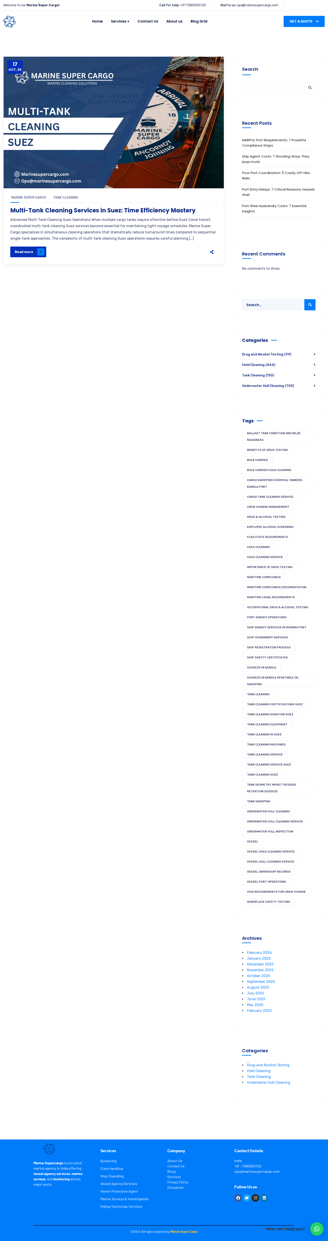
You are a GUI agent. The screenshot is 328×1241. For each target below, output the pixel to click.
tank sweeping (258, 801)
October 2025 (258, 976)
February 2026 (259, 952)
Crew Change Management (268, 506)
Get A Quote (301, 21)
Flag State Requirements (267, 537)
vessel (252, 841)
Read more (24, 252)
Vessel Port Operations (266, 881)
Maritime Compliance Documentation (276, 587)
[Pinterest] (188, 251)
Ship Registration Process (269, 647)
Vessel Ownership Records (269, 871)
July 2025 (255, 993)
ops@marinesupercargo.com (257, 5)
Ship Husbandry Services (267, 637)
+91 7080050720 (193, 5)
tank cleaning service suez (269, 764)
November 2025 (260, 970)
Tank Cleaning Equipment (267, 724)
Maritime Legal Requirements (271, 597)
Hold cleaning (258, 547)
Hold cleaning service (265, 557)
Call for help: (169, 5)
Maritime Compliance (264, 577)
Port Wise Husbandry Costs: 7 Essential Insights (274, 208)
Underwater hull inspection (270, 831)
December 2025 (260, 964)
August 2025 (258, 987)
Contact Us (176, 1166)
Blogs (171, 1171)
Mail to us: (228, 5)
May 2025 (255, 1005)
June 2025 (256, 999)
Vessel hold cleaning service (271, 851)
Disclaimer (175, 1187)
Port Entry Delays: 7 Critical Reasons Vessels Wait (278, 192)
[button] (317, 1229)
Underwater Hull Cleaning (268, 386)
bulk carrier (257, 460)
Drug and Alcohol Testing (266, 354)
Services (174, 1177)
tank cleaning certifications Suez (275, 704)
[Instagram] (255, 1198)
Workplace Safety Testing (268, 901)
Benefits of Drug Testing (267, 450)
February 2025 (259, 1011)
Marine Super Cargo (28, 197)
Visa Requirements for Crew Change (276, 891)
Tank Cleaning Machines (266, 744)
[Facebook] (169, 251)
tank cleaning (258, 694)
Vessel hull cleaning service (270, 861)
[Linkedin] (264, 1198)
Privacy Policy (177, 1182)
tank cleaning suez (262, 774)
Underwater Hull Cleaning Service (275, 821)
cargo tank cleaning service (270, 496)
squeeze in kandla (261, 667)
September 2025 (261, 982)
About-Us (174, 1160)
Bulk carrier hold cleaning (269, 470)
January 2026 (259, 958)
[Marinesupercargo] (9, 21)
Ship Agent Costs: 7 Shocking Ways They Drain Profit (275, 159)
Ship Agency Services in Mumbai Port (276, 627)
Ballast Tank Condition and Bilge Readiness (274, 437)
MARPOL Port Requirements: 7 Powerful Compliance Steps (274, 143)
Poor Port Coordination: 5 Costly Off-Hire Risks (276, 175)
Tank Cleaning (65, 197)
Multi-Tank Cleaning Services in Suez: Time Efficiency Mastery (102, 210)
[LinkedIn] (197, 251)
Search (250, 69)
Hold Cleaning (258, 365)
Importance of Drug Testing (270, 567)
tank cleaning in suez (264, 734)
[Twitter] (178, 251)
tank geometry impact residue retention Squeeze (271, 788)
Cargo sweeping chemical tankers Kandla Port (274, 483)
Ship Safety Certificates (267, 657)
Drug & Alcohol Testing (266, 517)
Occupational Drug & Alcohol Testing (277, 607)
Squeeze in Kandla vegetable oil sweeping (273, 681)
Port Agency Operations (266, 617)
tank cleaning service (265, 754)
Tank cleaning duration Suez (270, 714)
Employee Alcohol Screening (270, 527)
